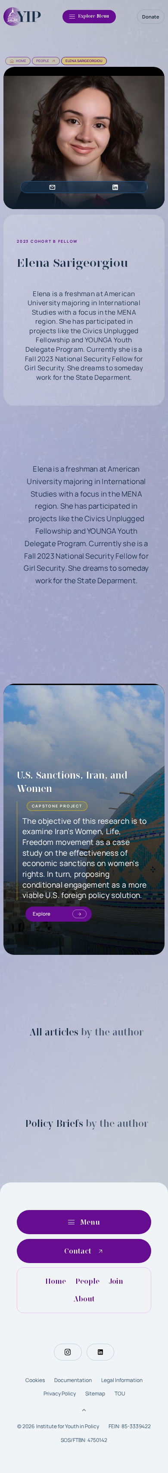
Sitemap (95, 1393)
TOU (120, 1393)
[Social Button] (68, 1352)
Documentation (73, 1380)
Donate (150, 16)
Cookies (35, 1380)
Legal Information (122, 1380)
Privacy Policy (60, 1393)
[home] (22, 16)
